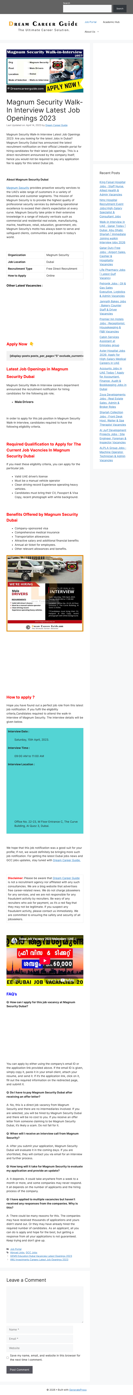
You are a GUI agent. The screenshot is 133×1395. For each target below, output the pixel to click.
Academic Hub (111, 22)
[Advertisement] (44, 314)
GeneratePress (78, 1389)
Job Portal (91, 22)
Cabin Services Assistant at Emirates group (109, 341)
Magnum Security (17, 187)
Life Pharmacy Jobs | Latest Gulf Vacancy (112, 274)
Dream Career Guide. (67, 860)
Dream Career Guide (66, 878)
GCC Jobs (31, 1252)
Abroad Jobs (17, 1252)
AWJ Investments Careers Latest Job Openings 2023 (39, 1259)
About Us (90, 31)
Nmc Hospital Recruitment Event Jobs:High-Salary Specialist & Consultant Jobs (111, 208)
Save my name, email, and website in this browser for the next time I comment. (45, 1357)
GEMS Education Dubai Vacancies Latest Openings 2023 (41, 1256)
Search (66, 3)
